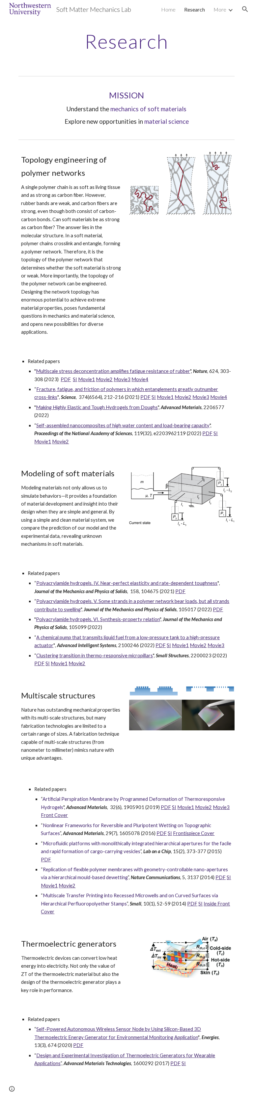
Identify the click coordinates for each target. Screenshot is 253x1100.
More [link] (219, 9)
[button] (245, 9)
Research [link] (194, 9)
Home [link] (168, 9)
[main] (126, 41)
